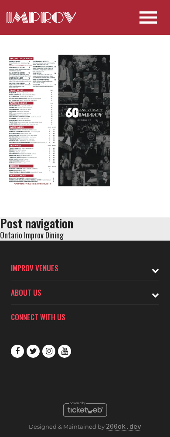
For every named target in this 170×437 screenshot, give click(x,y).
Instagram (48, 351)
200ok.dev (123, 426)
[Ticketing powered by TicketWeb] (85, 419)
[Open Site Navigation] (148, 17)
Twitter (33, 351)
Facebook (17, 351)
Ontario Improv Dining (32, 235)
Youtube (64, 351)
